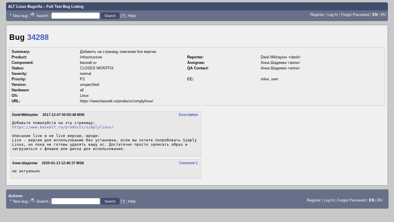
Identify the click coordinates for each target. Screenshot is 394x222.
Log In (332, 14)
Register (317, 14)
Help (132, 16)
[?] (123, 16)
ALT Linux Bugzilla (25, 6)
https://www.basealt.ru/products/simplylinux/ (116, 101)
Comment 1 (188, 163)
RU (383, 14)
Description (188, 115)
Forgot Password (355, 14)
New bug (20, 16)
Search (42, 16)
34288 (38, 37)
